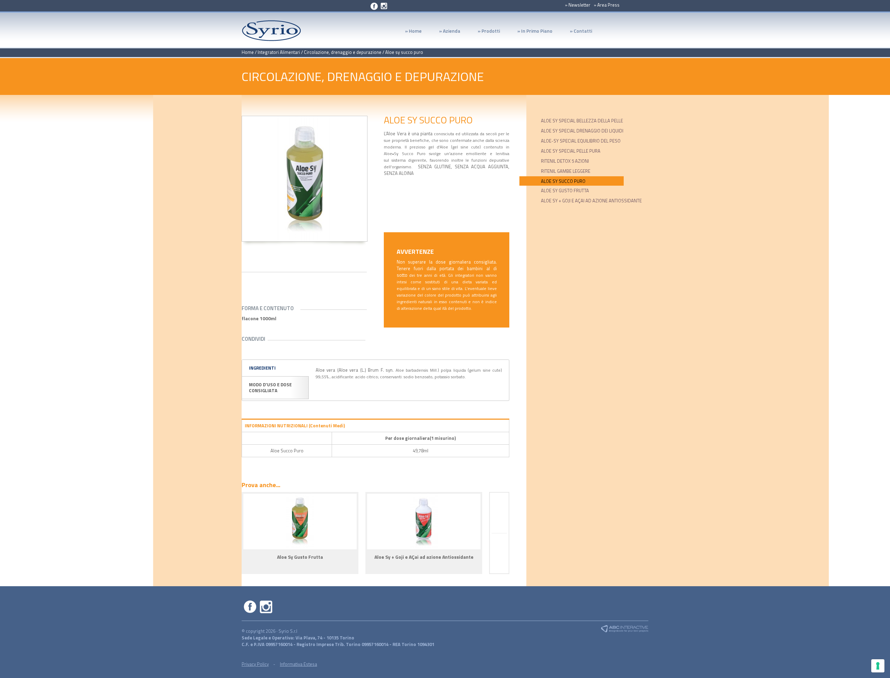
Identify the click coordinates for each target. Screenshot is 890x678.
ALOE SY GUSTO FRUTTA (565, 190)
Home (248, 52)
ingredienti (262, 367)
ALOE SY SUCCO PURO (563, 181)
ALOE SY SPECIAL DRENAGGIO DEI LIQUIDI (582, 130)
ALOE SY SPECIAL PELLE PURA (570, 150)
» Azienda (445, 33)
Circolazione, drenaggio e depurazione (342, 52)
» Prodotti (484, 33)
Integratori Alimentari (279, 52)
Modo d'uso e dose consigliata (270, 387)
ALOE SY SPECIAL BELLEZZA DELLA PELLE (582, 120)
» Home (413, 31)
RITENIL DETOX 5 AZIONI (565, 161)
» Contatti (581, 31)
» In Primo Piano (530, 33)
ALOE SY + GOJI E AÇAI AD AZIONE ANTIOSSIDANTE (591, 200)
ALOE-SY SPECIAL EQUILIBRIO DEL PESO (581, 140)
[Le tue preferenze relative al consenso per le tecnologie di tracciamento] (877, 665)
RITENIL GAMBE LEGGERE (565, 171)
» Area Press (607, 4)
